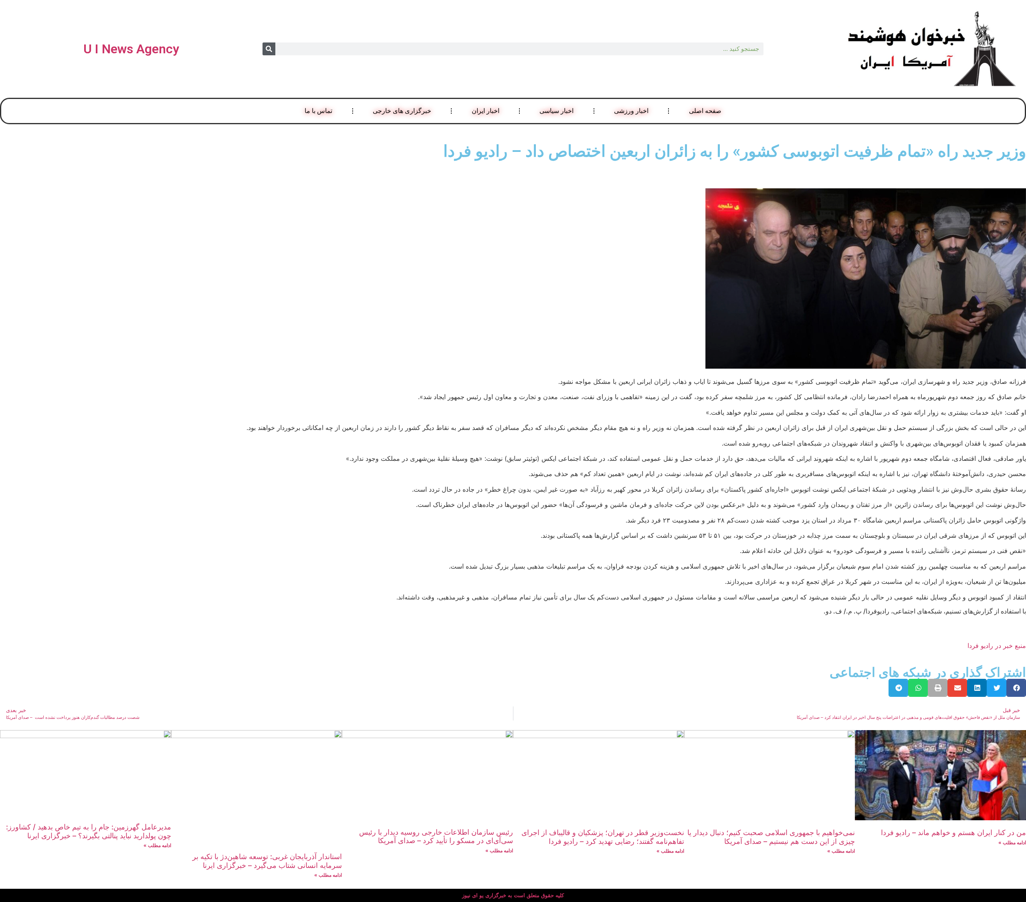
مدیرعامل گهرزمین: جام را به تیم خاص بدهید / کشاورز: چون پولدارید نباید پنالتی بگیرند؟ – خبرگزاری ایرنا (88, 831)
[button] (1016, 688)
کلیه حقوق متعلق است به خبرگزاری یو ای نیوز (513, 895)
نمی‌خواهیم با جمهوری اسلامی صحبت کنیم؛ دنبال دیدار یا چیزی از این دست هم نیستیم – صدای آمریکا (771, 836)
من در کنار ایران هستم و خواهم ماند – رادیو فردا (953, 832)
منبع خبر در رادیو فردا (996, 646)
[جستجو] (269, 48)
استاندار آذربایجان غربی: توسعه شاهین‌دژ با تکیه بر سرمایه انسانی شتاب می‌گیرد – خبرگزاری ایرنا (267, 861)
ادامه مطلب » (1012, 842)
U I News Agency (131, 49)
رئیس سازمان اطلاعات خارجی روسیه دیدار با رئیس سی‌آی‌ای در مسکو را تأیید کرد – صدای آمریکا (436, 836)
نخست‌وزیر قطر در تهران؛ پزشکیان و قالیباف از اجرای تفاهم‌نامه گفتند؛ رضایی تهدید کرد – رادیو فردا (602, 836)
